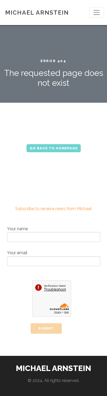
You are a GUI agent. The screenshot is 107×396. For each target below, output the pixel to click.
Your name (17, 228)
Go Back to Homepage (54, 148)
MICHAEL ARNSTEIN (37, 12)
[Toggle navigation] (96, 12)
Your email (17, 252)
